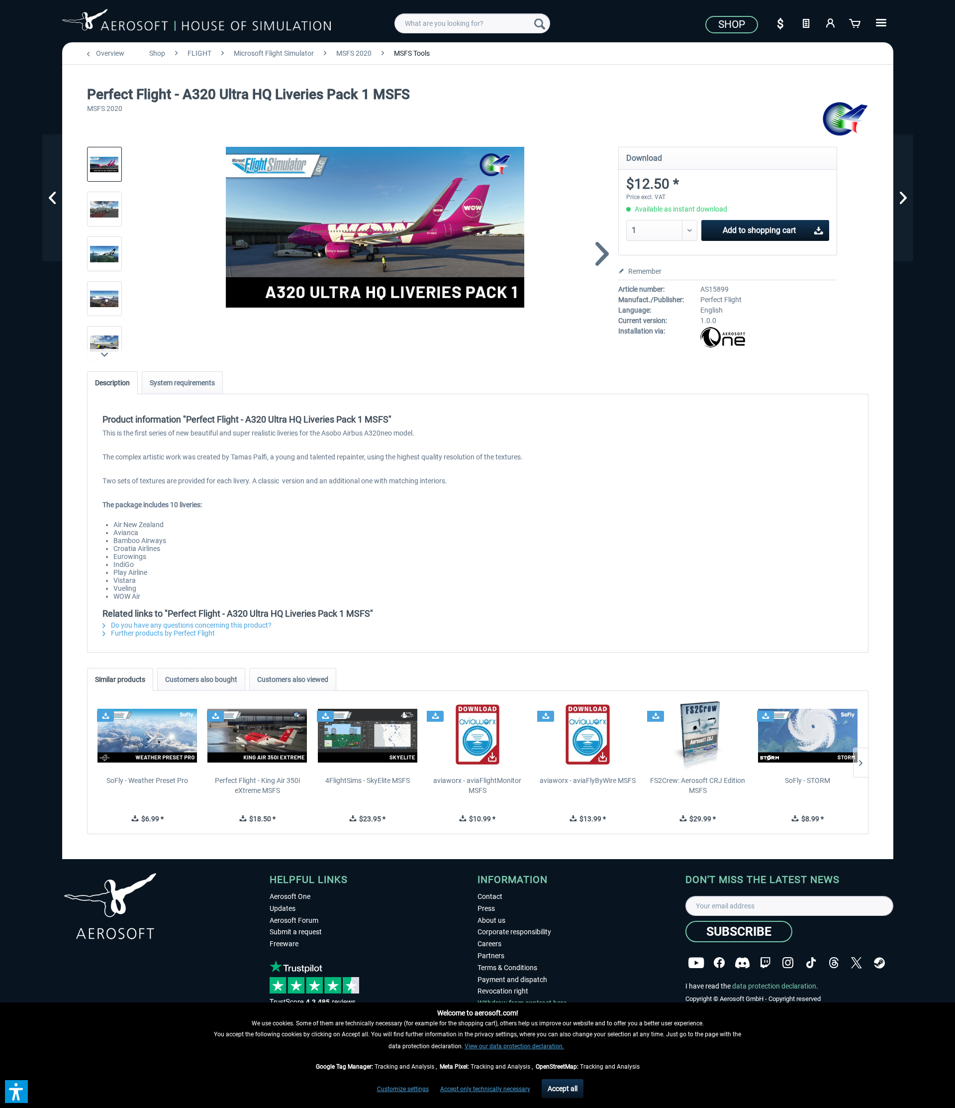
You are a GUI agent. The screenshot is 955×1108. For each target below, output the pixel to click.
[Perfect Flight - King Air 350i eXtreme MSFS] (257, 736)
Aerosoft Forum (294, 920)
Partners (491, 956)
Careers (489, 944)
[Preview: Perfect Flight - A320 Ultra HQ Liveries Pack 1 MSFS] (104, 164)
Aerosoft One (290, 896)
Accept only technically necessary (485, 1089)
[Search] (539, 23)
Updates (282, 908)
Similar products (120, 679)
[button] (16, 1091)
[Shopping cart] (855, 22)
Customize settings (403, 1089)
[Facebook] (719, 961)
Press (486, 908)
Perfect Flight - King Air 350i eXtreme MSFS (257, 785)
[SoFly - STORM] (808, 736)
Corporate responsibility (514, 932)
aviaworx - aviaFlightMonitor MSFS (477, 785)
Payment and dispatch (512, 980)
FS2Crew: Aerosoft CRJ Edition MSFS (697, 785)
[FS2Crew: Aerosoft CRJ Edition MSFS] (698, 736)
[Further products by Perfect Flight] (845, 119)
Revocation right (503, 991)
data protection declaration (774, 986)
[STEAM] (879, 961)
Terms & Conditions (507, 968)
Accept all (562, 1089)
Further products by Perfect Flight (162, 633)
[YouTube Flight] (696, 961)
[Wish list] (806, 22)
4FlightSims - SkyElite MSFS (367, 780)
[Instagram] (787, 961)
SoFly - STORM (807, 780)
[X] (856, 961)
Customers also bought (201, 679)
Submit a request (296, 932)
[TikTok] (811, 961)
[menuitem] (472, 23)
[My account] (831, 22)
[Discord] (742, 961)
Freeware (284, 944)
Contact (490, 896)
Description (112, 383)
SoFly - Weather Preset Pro (147, 780)
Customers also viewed (292, 679)
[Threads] (834, 961)
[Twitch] (765, 961)
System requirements (182, 383)
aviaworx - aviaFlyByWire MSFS (588, 780)
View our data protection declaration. (514, 1046)
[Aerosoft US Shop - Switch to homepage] (196, 22)
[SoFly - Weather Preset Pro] (147, 736)
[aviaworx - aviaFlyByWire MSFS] (588, 736)
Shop (731, 24)
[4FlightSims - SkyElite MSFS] (367, 736)
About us (491, 920)
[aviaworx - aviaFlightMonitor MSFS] (477, 736)
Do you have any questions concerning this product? (190, 625)
